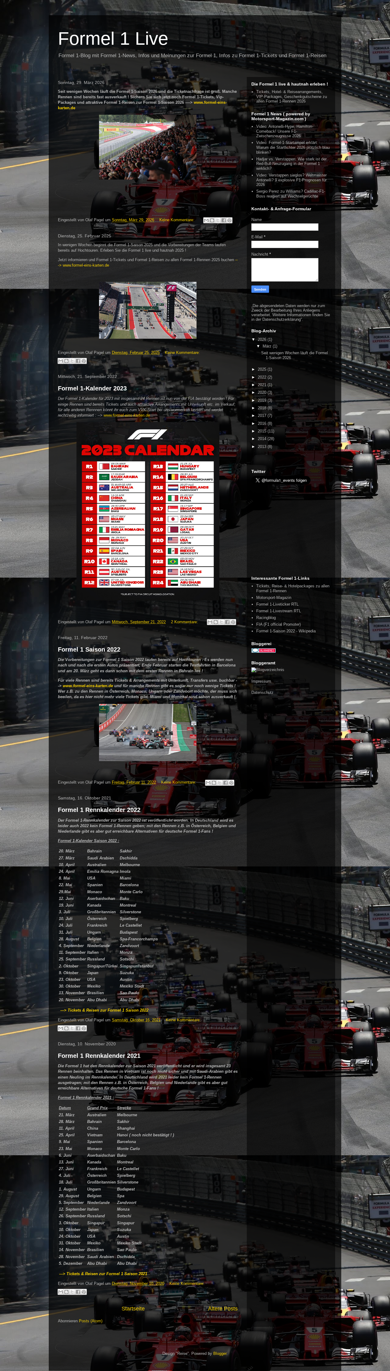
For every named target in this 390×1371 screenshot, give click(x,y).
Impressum (261, 681)
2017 (263, 415)
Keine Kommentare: (177, 220)
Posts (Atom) (90, 1321)
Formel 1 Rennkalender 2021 (99, 1055)
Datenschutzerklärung (281, 319)
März (268, 346)
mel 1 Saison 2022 (131, 1010)
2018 (263, 408)
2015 (263, 431)
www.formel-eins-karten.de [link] (127, 415)
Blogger (219, 1353)
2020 (263, 392)
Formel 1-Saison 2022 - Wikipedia (286, 631)
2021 (263, 385)
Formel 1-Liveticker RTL (277, 604)
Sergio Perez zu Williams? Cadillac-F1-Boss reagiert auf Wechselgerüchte (290, 193)
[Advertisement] (289, 530)
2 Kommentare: (185, 622)
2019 (263, 400)
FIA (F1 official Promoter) (278, 624)
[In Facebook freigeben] (224, 220)
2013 (263, 446)
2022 (263, 377)
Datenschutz (262, 692)
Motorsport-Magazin (273, 597)
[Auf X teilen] (218, 220)
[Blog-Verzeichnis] (263, 651)
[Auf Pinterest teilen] (229, 220)
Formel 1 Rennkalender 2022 (99, 809)
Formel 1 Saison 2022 (89, 649)
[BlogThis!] (212, 220)
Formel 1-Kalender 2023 (92, 388)
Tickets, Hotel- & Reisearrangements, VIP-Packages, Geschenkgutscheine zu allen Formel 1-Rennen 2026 (291, 96)
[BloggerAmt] (267, 669)
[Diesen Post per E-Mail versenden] (206, 220)
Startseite (133, 1309)
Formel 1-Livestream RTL (278, 611)
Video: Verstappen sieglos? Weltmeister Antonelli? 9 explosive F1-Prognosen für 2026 (291, 180)
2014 (263, 438)
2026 (263, 339)
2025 (263, 369)
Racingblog (266, 617)
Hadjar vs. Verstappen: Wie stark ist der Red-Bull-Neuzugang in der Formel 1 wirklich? (291, 164)
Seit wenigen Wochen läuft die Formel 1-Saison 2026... (294, 355)
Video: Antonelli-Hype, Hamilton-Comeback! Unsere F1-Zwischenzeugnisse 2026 (284, 131)
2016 (263, 423)
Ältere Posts (223, 1309)
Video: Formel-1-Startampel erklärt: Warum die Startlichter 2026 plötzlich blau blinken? (293, 147)
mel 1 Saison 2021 (130, 1273)
